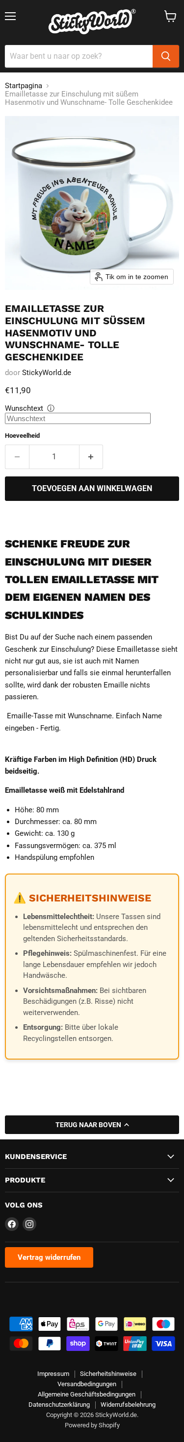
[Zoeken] (166, 56)
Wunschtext (24, 408)
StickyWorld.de (46, 372)
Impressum (53, 1373)
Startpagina (23, 86)
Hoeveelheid (22, 435)
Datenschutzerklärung (59, 1404)
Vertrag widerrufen (49, 1257)
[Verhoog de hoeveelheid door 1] (91, 457)
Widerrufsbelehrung (128, 1404)
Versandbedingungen (86, 1384)
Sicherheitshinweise (108, 1373)
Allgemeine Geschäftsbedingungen (86, 1394)
